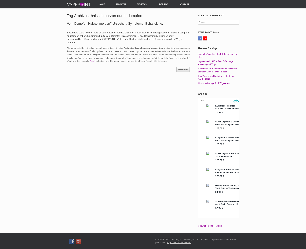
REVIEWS (142, 4)
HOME (102, 4)
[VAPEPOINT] (79, 4)
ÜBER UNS (163, 4)
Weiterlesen (183, 69)
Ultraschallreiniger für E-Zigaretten (213, 83)
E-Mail (92, 61)
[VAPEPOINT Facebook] (200, 38)
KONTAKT (184, 4)
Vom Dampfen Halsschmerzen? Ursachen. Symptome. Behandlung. (115, 23)
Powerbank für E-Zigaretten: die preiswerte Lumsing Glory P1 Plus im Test (217, 70)
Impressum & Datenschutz (179, 242)
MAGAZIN (121, 4)
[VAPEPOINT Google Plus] (205, 38)
